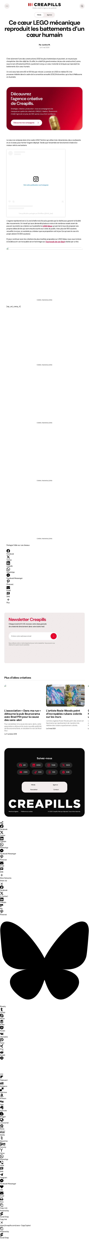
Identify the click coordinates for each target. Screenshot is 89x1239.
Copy (25, 1225)
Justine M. (46, 45)
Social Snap (4, 1217)
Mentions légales (13, 811)
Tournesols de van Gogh (55, 242)
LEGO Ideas (47, 226)
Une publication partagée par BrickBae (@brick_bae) (36, 213)
